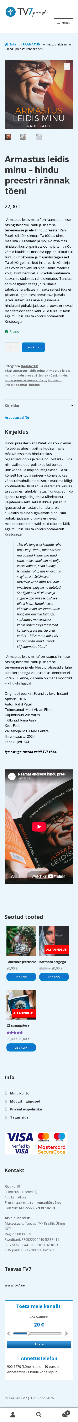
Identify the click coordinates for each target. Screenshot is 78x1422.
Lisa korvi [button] (21, 977)
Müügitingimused (25, 1101)
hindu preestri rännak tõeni (25, 380)
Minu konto (19, 1093)
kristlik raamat (16, 385)
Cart (60, 1411)
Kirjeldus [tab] (12, 405)
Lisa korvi (33, 347)
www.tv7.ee (15, 1285)
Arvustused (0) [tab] (17, 417)
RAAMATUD (31, 44)
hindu (63, 375)
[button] (67, 66)
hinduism (55, 380)
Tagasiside (19, 1117)
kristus (34, 385)
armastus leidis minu (29, 371)
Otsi (39, 1415)
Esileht (15, 44)
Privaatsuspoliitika (26, 1109)
